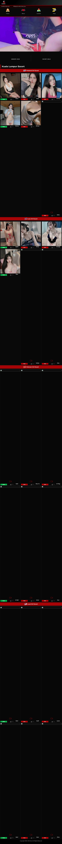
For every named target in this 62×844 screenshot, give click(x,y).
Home (7, 13)
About (23, 13)
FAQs (54, 13)
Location (39, 13)
